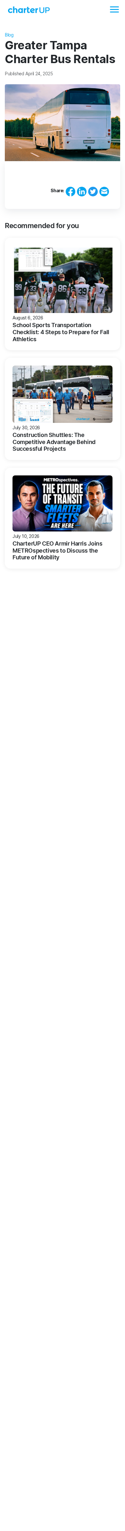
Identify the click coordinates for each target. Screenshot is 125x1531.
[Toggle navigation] (114, 9)
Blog (9, 34)
